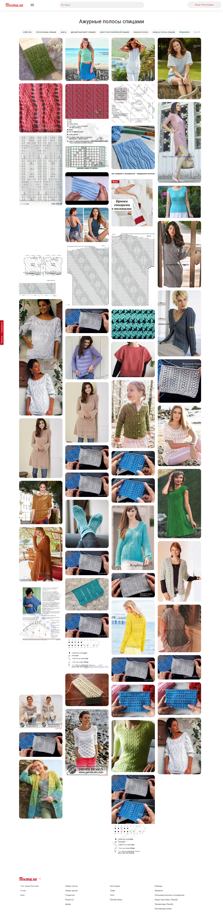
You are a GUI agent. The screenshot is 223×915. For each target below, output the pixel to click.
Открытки (70, 895)
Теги (112, 895)
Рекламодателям (163, 909)
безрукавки (184, 32)
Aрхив (68, 904)
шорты (63, 32)
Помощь (158, 886)
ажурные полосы (141, 32)
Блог (23, 895)
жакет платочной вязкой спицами (114, 32)
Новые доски (71, 890)
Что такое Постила (30, 886)
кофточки (27, 32)
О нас (23, 890)
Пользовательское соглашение (169, 895)
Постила (14, 5)
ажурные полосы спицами (164, 32)
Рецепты (69, 899)
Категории (115, 886)
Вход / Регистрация (204, 5)
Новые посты (71, 886)
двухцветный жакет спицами (83, 32)
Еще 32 (197, 32)
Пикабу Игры (116, 899)
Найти (133, 5)
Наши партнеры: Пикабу (166, 899)
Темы (112, 890)
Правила (159, 890)
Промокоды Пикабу (164, 904)
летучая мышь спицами (46, 32)
